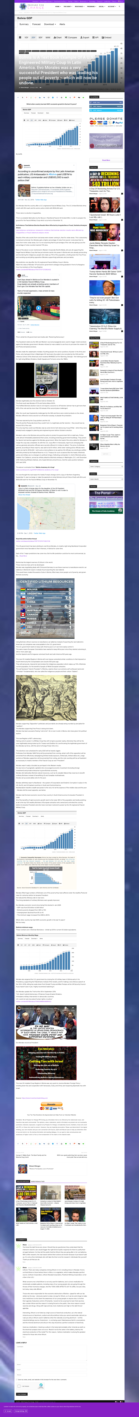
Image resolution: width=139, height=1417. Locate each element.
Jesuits (79, 51)
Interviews (74, 51)
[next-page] (20, 1232)
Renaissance (83, 1)
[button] (119, 6)
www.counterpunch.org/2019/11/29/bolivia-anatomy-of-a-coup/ (37, 470)
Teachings (22, 53)
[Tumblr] (70, 97)
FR (122, 1402)
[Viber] (57, 97)
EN (121, 1)
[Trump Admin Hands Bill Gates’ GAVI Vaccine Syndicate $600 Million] (106, 261)
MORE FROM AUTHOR (37, 1181)
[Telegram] (53, 97)
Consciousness (35, 51)
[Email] (48, 97)
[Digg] (79, 97)
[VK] (44, 97)
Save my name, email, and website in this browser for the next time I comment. (42, 1379)
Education (49, 51)
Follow (119, 106)
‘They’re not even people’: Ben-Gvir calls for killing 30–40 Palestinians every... (104, 300)
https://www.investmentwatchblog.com (35, 1098)
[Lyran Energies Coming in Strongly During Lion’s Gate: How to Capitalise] (76, 1192)
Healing (70, 1)
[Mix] (74, 97)
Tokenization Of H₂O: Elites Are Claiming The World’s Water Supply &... (106, 327)
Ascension (35, 1)
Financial (99, 1)
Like (120, 102)
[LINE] (66, 97)
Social (101, 6)
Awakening (28, 51)
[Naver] (83, 97)
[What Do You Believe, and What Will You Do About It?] (94, 409)
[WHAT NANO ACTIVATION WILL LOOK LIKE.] (27, 1215)
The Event (67, 6)
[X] (22, 97)
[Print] (61, 97)
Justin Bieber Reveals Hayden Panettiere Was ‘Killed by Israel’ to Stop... (104, 245)
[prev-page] (17, 1232)
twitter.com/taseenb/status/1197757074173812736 (33, 541)
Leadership (107, 1)
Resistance (79, 6)
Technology (92, 1)
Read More (23, 556)
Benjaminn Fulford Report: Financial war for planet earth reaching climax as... (111, 427)
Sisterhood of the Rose (60, 1)
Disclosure (43, 51)
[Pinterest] (27, 97)
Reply (24, 1262)
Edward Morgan (25, 87)
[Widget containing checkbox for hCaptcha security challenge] (30, 1386)
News (84, 51)
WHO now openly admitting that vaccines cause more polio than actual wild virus (72, 1156)
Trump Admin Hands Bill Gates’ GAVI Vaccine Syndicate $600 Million (105, 272)
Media (76, 1)
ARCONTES (27, 12)
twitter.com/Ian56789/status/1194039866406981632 (33, 1001)
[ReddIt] (35, 97)
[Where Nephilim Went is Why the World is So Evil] (94, 446)
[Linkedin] (40, 97)
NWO (88, 51)
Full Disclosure (62, 51)
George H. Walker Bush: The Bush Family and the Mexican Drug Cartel (31, 1156)
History (68, 51)
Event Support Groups (46, 1)
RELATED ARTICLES (23, 1181)
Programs (91, 6)
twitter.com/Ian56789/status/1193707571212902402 (33, 269)
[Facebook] (18, 97)
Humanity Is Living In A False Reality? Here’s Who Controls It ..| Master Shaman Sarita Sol (50, 1203)
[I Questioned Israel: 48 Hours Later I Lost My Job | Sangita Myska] (106, 205)
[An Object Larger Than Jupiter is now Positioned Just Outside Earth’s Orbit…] (76, 1215)
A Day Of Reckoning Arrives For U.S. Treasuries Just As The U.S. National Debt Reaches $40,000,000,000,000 (26, 1203)
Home (57, 6)
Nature (114, 1)
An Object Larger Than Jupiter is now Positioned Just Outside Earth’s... (110, 436)
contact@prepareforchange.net (47, 1402)
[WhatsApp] (31, 97)
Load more (105, 454)
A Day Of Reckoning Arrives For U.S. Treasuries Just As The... (104, 190)
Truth (27, 53)
